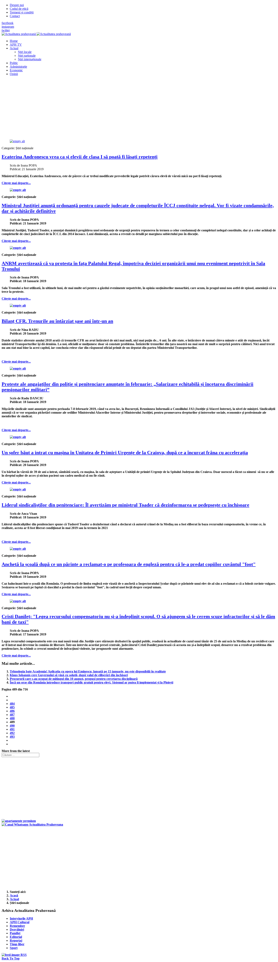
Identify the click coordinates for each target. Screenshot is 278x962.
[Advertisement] (124, 107)
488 (12, 718)
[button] (14, 48)
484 (12, 703)
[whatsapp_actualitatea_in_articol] (32, 824)
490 (12, 725)
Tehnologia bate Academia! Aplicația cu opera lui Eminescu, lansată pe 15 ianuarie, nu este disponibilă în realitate (88, 671)
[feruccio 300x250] (19, 821)
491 (12, 729)
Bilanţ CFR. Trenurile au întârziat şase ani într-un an (57, 321)
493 (12, 736)
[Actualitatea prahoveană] (36, 34)
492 (12, 733)
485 (12, 707)
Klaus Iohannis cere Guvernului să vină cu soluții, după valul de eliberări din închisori (69, 675)
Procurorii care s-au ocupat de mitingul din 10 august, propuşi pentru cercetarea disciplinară (74, 678)
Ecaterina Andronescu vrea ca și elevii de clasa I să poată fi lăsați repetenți (80, 156)
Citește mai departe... (16, 183)
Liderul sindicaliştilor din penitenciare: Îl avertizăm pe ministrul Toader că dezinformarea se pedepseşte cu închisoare (125, 505)
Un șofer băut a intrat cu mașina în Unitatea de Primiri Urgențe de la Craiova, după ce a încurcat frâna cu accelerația (125, 452)
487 (12, 714)
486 (12, 711)
